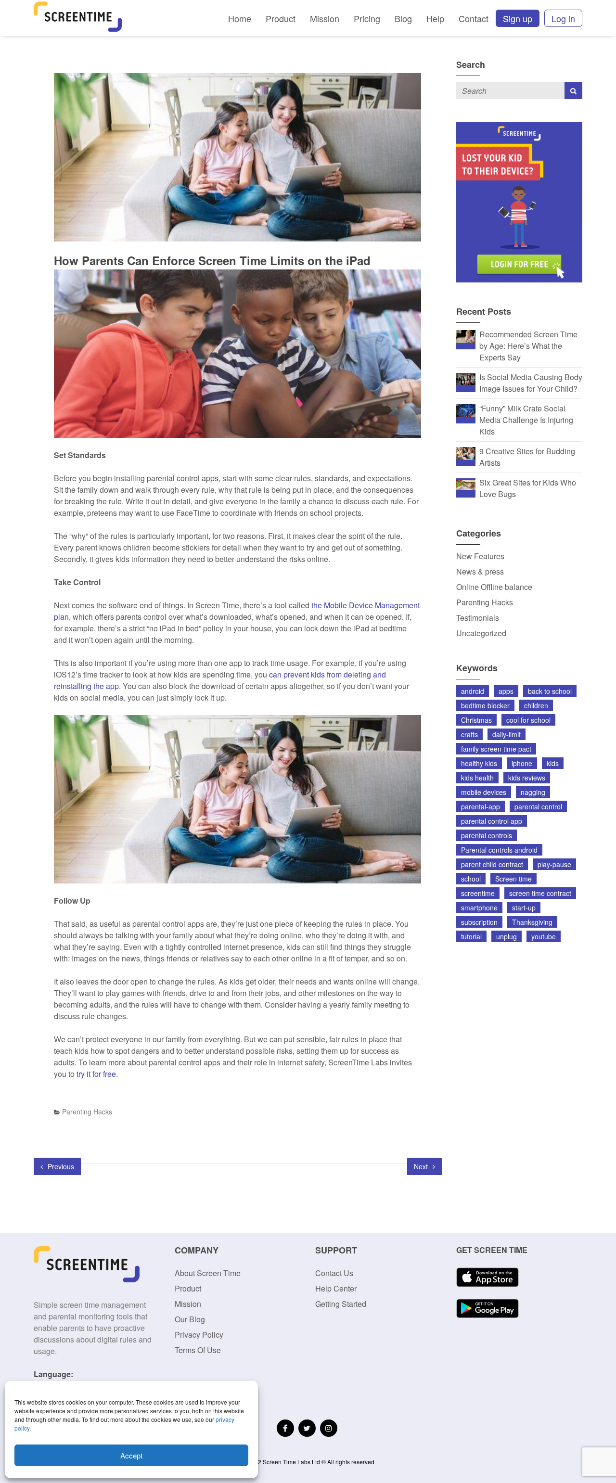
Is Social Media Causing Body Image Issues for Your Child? (530, 382)
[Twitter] (307, 1428)
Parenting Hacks (87, 1111)
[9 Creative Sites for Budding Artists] (465, 452)
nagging (533, 792)
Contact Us (334, 1272)
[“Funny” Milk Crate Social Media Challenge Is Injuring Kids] (465, 409)
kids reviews (526, 777)
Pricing (367, 18)
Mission (324, 18)
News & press (480, 571)
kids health (477, 777)
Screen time (513, 878)
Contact (473, 18)
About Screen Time (208, 1272)
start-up (524, 907)
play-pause (554, 864)
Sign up (517, 18)
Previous (60, 1166)
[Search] (573, 90)
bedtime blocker (485, 705)
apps (506, 691)
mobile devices (483, 792)
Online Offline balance (494, 586)
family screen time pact (496, 749)
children (536, 705)
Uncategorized (481, 633)
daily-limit (506, 734)
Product (280, 18)
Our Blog (190, 1319)
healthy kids (479, 763)
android (472, 691)
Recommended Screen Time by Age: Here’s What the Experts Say (528, 346)
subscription (479, 922)
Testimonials (477, 617)
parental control (538, 806)
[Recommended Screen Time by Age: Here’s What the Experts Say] (465, 335)
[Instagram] (328, 1428)
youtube (543, 936)
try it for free (96, 1073)
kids (553, 763)
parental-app (480, 806)
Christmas (476, 720)
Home (239, 18)
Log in (563, 18)
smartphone (479, 907)
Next (422, 1166)
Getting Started (340, 1303)
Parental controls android (499, 850)
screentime (478, 893)
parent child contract (492, 864)
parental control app (491, 821)
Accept (131, 1455)
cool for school (528, 720)
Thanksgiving (532, 922)
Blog (403, 18)
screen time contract (540, 893)
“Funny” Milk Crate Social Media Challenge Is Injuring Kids (526, 420)
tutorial (471, 936)
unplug (506, 936)
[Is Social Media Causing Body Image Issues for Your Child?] (465, 378)
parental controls (486, 835)
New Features (480, 556)
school (471, 878)
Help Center (336, 1288)
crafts (469, 734)
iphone (522, 763)
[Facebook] (285, 1428)
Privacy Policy (199, 1334)
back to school (550, 691)
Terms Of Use (198, 1349)
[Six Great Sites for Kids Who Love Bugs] (465, 483)
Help (435, 18)
